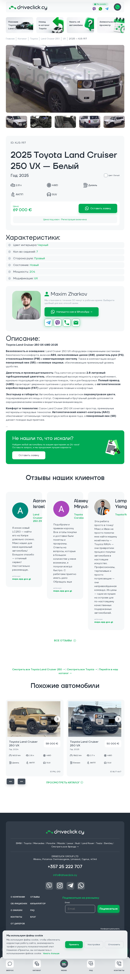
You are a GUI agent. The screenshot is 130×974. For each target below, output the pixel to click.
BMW (19, 843)
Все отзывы (63, 640)
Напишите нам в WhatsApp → (74, 311)
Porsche (50, 843)
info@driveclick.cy (65, 875)
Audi (77, 843)
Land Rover (88, 843)
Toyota (34, 38)
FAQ (91, 970)
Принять (74, 944)
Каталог (22, 38)
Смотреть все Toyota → (82, 669)
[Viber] (57, 322)
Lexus (70, 843)
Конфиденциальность (110, 929)
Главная (10, 38)
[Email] (76, 322)
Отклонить (114, 944)
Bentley (108, 843)
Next (57, 719)
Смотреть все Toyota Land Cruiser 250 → (38, 669)
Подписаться (108, 908)
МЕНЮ (64, 970)
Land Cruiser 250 (50, 38)
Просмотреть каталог (63, 782)
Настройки (94, 944)
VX (64, 38)
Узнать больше (51, 953)
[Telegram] (48, 322)
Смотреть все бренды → (65, 846)
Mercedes (38, 843)
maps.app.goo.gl (21, 579)
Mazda (61, 843)
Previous (10, 781)
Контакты (119, 970)
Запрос (10, 970)
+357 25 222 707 (117, 7)
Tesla (99, 843)
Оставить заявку (100, 208)
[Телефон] (67, 322)
